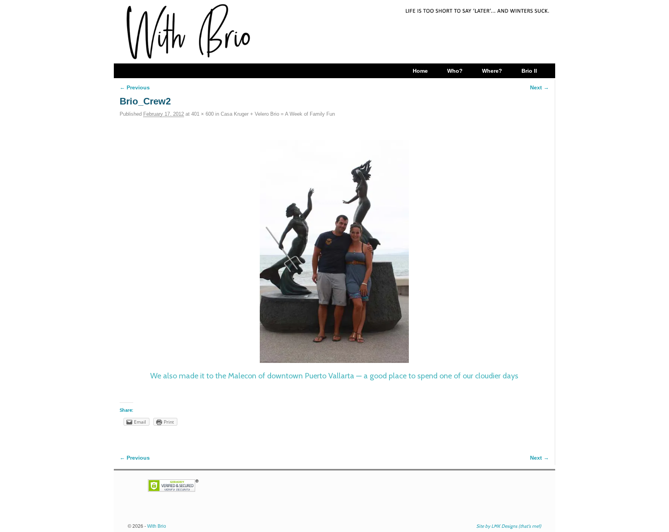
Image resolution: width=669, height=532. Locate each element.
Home (420, 71)
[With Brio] (334, 31)
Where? (492, 71)
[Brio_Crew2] (334, 251)
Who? (455, 71)
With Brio (156, 526)
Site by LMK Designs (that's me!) (508, 526)
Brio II (529, 71)
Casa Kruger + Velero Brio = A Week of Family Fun (278, 114)
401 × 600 (202, 114)
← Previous (135, 87)
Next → (539, 87)
